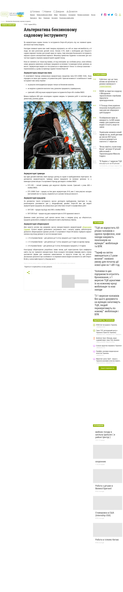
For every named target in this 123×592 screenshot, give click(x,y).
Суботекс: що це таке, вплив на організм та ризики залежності (108, 81)
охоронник (100, 461)
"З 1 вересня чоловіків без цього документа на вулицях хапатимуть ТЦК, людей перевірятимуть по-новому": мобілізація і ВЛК (107, 305)
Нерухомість (63, 15)
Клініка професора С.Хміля (44, 15)
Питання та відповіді (83, 15)
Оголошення (72, 15)
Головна (36, 12)
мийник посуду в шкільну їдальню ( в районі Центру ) (105, 435)
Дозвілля (73, 12)
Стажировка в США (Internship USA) (104, 514)
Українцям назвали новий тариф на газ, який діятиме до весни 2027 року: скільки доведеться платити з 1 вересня (110, 137)
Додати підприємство (107, 368)
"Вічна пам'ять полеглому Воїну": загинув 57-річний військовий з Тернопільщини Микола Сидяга (110, 151)
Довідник (60, 12)
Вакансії (32, 15)
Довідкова (46, 18)
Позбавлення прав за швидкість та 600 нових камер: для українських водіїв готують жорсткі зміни (109, 122)
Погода (93, 15)
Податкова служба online (66, 18)
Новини (47, 12)
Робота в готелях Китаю (107, 539)
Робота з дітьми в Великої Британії (104, 487)
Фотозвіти (55, 18)
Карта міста (33, 18)
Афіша (56, 15)
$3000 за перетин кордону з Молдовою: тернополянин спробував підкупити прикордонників (110, 96)
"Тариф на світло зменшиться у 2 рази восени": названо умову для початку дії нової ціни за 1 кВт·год (107, 258)
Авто (40, 18)
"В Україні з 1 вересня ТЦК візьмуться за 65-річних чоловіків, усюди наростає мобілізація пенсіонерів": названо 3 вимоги (110, 166)
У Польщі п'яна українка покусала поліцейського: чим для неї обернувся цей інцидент (110, 109)
